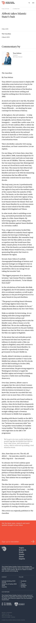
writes (4, 308)
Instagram (24, 585)
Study (21, 552)
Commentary (16, 8)
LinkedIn (23, 584)
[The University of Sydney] (20, 604)
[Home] (2, 2)
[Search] (29, 3)
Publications (5, 8)
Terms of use (5, 614)
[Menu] (33, 3)
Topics (21, 547)
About (21, 556)
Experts (22, 558)
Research (22, 550)
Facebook (23, 581)
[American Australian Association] (7, 603)
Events (21, 554)
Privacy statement (7, 612)
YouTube (23, 587)
